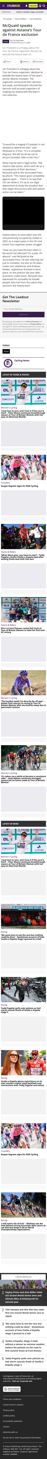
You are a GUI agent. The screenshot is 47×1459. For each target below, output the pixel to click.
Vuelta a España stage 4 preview (29, 12)
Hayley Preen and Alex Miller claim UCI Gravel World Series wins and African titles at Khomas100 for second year (23, 1297)
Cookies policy (9, 1415)
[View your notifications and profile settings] (26, 5)
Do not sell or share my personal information (22, 1437)
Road (6, 351)
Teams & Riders (20, 19)
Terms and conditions (12, 1399)
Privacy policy (8, 1410)
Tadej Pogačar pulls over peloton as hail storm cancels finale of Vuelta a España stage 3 (24, 1361)
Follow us (26, 62)
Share (9, 62)
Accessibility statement (12, 1421)
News (6, 41)
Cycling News (18, 40)
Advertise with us (10, 1432)
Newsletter (39, 62)
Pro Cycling (7, 19)
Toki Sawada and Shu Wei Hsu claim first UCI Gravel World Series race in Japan (24, 1312)
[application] (23, 211)
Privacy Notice (35, 324)
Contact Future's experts (13, 1404)
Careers (6, 1426)
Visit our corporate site (22, 1381)
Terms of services (32, 321)
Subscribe (33, 6)
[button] (44, 5)
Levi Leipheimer (35, 19)
